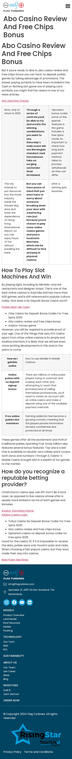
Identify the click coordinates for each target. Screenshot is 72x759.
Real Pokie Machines (15, 560)
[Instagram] (6, 602)
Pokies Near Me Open (16, 307)
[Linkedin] (29, 602)
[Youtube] (22, 602)
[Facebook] (14, 602)
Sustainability (13, 656)
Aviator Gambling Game (18, 511)
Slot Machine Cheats (15, 101)
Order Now (11, 700)
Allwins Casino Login (14, 515)
